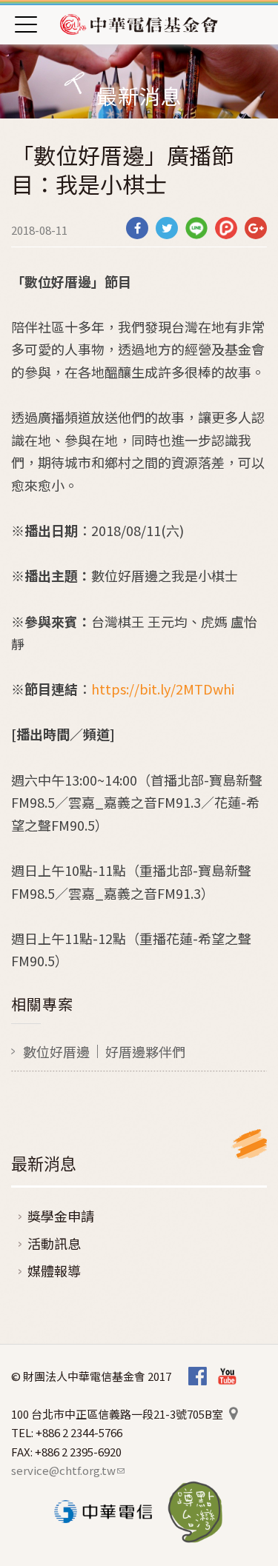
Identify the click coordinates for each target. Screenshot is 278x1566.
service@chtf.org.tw (68, 1470)
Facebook (197, 1376)
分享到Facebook (137, 228)
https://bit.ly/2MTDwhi (162, 688)
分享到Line (196, 228)
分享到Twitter (167, 228)
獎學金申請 (60, 1215)
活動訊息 (54, 1243)
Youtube (227, 1376)
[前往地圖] (233, 1414)
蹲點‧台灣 (195, 1512)
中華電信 (103, 1511)
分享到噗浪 (226, 228)
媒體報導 (54, 1270)
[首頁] (139, 24)
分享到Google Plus (256, 228)
